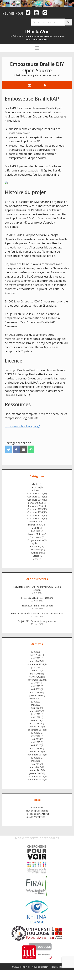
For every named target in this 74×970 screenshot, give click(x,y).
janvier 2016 (35, 773)
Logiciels (35, 530)
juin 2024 (35, 667)
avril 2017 (36, 745)
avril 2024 (36, 670)
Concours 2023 (35, 509)
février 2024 (35, 676)
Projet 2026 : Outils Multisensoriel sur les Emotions (37, 613)
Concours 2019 (35, 499)
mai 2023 (35, 686)
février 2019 (35, 726)
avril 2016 (36, 763)
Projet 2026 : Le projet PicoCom (37, 597)
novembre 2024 (36, 664)
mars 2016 (35, 767)
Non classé (35, 537)
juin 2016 (35, 757)
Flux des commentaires (37, 813)
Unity (35, 558)
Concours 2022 (35, 505)
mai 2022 (35, 704)
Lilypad (35, 527)
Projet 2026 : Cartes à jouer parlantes (37, 621)
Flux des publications (37, 810)
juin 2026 (35, 651)
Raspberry (35, 546)
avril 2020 (36, 707)
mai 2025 (35, 658)
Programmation (36, 540)
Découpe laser (34, 75)
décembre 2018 (36, 729)
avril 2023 (36, 689)
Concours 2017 (35, 493)
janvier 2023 (35, 695)
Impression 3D (52, 75)
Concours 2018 (35, 496)
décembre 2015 (36, 776)
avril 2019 (36, 720)
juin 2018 (35, 732)
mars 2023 (35, 692)
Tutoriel (36, 555)
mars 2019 (35, 723)
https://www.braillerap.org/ (22, 426)
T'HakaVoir (35, 549)
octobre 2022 (35, 698)
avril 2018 (36, 739)
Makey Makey (35, 534)
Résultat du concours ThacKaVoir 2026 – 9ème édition (37, 588)
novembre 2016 (36, 754)
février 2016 (35, 770)
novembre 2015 (36, 779)
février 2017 (35, 751)
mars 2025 (35, 661)
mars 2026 (35, 654)
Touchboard (35, 552)
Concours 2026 (35, 518)
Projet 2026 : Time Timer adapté (37, 605)
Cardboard (35, 490)
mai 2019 (35, 717)
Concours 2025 (35, 515)
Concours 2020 (35, 502)
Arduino (35, 487)
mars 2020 (35, 711)
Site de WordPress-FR (37, 816)
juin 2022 (35, 701)
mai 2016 (35, 760)
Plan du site (56, 966)
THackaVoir (37, 31)
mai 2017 (35, 742)
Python (35, 543)
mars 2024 (35, 673)
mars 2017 (35, 748)
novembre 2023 (36, 679)
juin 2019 (35, 714)
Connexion (37, 807)
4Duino (35, 484)
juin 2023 (35, 683)
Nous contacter (40, 966)
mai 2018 (35, 735)
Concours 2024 (35, 512)
